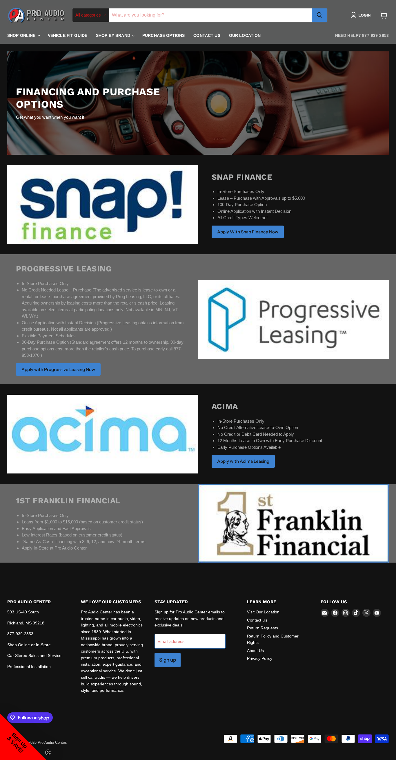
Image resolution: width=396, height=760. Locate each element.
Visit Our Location (263, 612)
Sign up (167, 660)
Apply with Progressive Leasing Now (58, 369)
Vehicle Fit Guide (67, 35)
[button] (361, 15)
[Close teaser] (48, 752)
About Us (255, 650)
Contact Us (206, 35)
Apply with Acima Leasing (243, 461)
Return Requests (262, 628)
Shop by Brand (113, 35)
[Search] (319, 15)
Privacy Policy (259, 658)
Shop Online (22, 35)
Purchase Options (163, 35)
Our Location (245, 35)
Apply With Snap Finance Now (247, 232)
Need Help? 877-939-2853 (362, 35)
